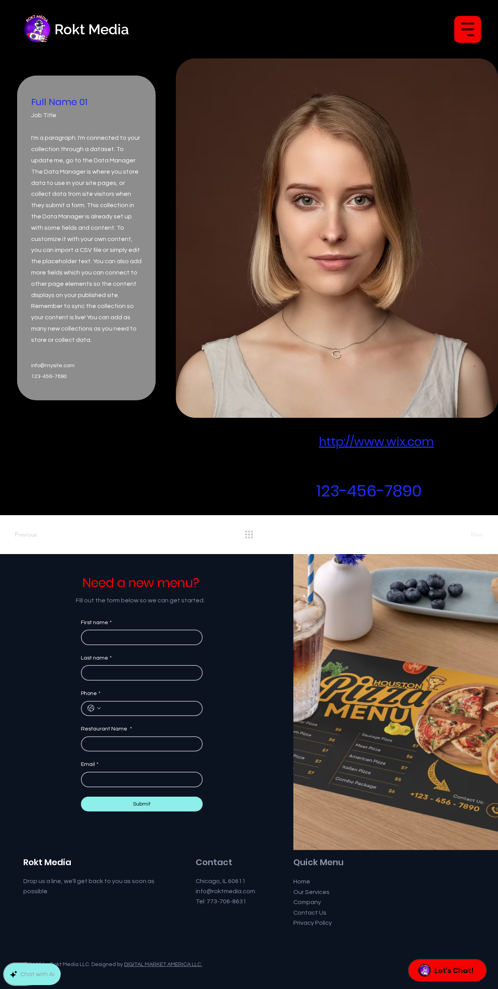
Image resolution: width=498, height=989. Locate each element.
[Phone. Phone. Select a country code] (94, 708)
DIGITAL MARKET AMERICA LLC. (163, 964)
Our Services (311, 892)
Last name (96, 658)
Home (301, 881)
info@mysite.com (53, 365)
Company (307, 902)
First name (96, 622)
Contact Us (309, 913)
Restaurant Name (106, 729)
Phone (90, 693)
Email (89, 764)
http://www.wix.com (376, 441)
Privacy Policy (312, 923)
